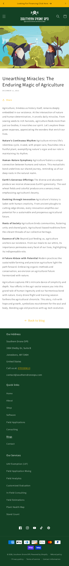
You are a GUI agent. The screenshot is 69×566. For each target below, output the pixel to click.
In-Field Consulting (16, 492)
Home (9, 393)
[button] (4, 16)
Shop (9, 407)
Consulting (12, 429)
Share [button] (9, 100)
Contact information (51, 559)
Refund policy (56, 554)
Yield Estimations (15, 499)
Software (11, 414)
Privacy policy (17, 559)
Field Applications (15, 422)
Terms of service (33, 559)
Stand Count (13, 514)
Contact (10, 443)
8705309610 (24, 368)
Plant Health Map (15, 507)
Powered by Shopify (39, 554)
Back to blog (36, 320)
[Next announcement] (65, 3)
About (9, 400)
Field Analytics (14, 478)
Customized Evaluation (18, 485)
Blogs (9, 436)
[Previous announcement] (3, 3)
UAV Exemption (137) (17, 463)
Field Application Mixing (18, 471)
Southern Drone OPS (22, 554)
